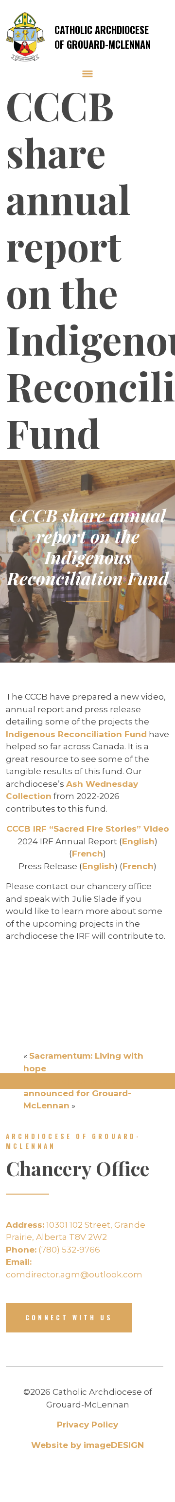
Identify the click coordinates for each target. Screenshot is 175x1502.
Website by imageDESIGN (87, 1445)
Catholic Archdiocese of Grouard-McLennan (102, 37)
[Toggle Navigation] (87, 73)
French (87, 853)
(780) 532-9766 (53, 1250)
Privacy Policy (87, 1424)
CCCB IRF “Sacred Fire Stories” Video (87, 829)
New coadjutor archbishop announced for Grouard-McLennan (82, 1093)
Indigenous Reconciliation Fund (76, 734)
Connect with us (69, 1317)
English (138, 841)
